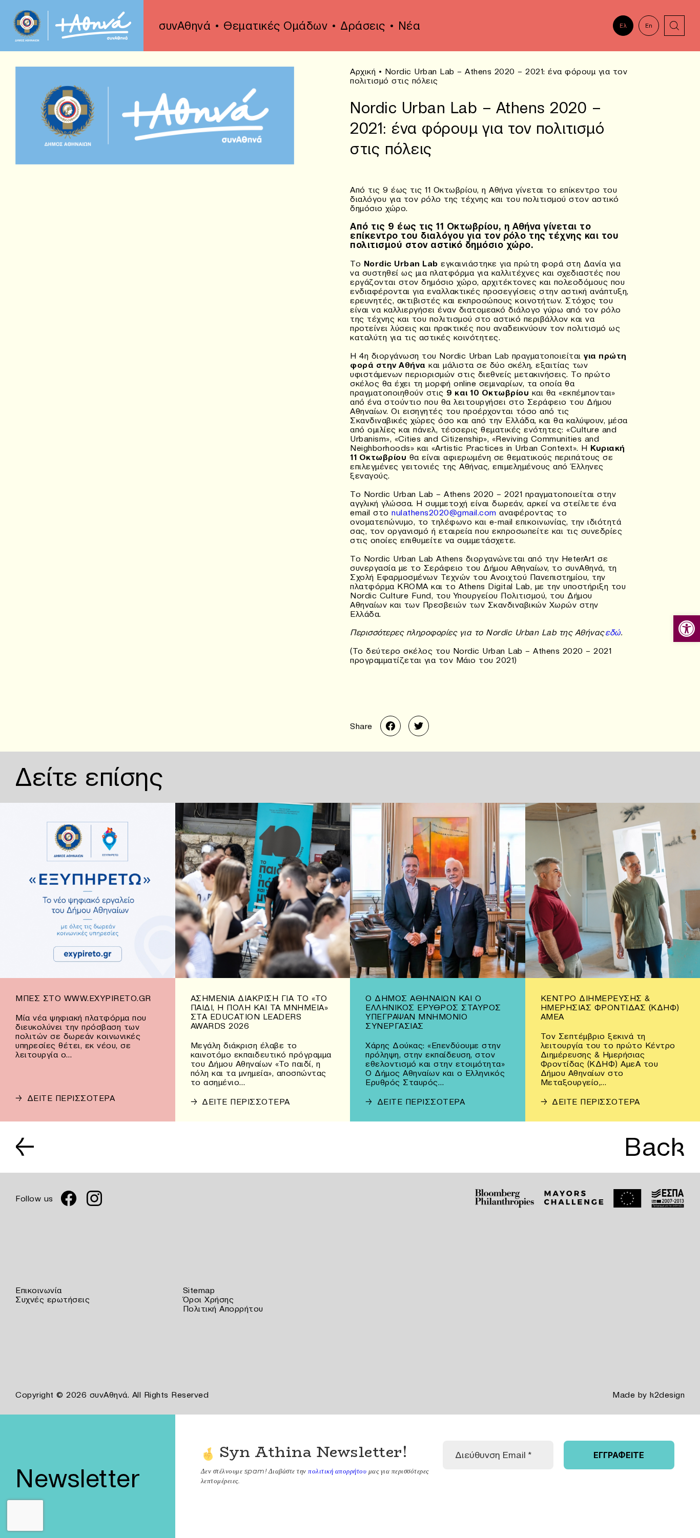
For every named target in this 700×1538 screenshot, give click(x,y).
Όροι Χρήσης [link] (208, 1299)
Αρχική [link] (363, 71)
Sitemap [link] (199, 1290)
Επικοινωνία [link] (38, 1290)
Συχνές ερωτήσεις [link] (52, 1299)
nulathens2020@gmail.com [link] (444, 512)
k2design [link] (667, 1394)
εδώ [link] (613, 632)
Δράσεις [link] (362, 25)
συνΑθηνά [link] (185, 25)
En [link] (649, 25)
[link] (686, 628)
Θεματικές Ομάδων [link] (275, 25)
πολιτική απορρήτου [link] (337, 1471)
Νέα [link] (409, 25)
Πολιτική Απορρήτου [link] (223, 1308)
